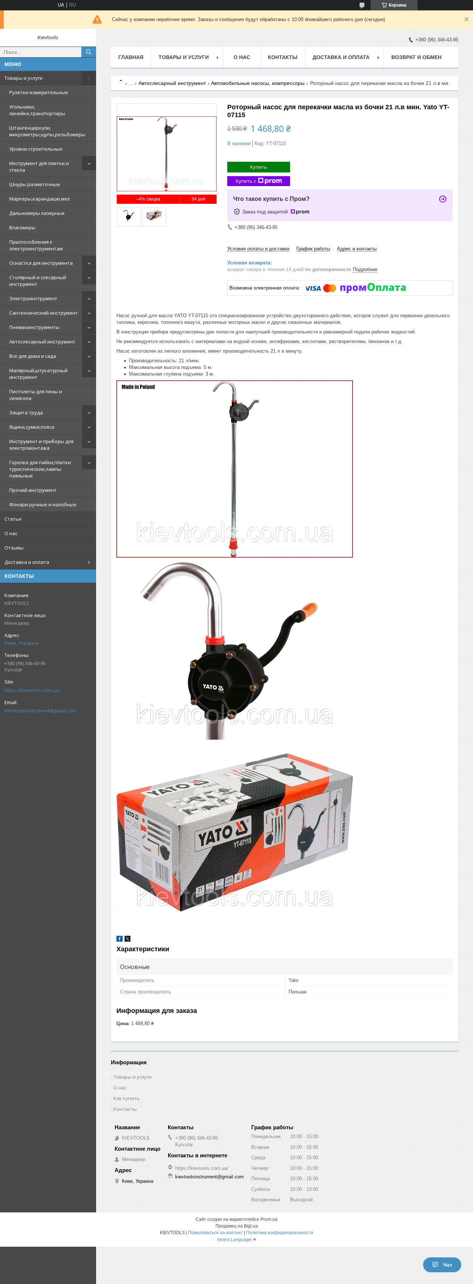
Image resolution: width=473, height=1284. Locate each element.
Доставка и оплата (26, 562)
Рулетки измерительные (38, 92)
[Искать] (88, 52)
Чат (447, 1265)
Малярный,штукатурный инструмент (38, 373)
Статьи (12, 519)
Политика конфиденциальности (279, 1232)
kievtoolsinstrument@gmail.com (40, 710)
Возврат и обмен (416, 57)
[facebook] (119, 940)
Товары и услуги (23, 78)
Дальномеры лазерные (37, 213)
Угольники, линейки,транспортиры (37, 110)
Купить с (246, 181)
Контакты (282, 57)
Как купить (126, 1098)
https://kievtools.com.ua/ (32, 690)
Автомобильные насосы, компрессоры (257, 83)
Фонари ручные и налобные (42, 504)
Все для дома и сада (32, 356)
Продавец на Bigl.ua (236, 1226)
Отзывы (14, 547)
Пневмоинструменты (34, 327)
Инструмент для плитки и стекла (39, 166)
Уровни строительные (35, 148)
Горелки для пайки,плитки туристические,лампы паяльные (40, 469)
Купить (258, 167)
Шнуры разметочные (34, 184)
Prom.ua (269, 1219)
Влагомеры (22, 227)
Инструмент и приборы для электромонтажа (41, 444)
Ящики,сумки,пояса (31, 427)
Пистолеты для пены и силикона (35, 394)
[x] (127, 940)
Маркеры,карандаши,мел (39, 198)
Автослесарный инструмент (42, 341)
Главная (130, 57)
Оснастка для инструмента (41, 263)
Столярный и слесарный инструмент (37, 280)
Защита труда (26, 412)
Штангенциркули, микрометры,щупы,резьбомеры (47, 131)
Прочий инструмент (33, 490)
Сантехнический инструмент (43, 312)
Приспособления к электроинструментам (36, 245)
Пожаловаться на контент (215, 1232)
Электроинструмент (33, 298)
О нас (10, 533)
